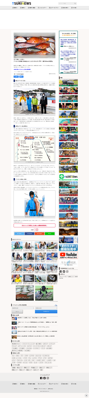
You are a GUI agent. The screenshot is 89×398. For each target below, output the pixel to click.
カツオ (35, 362)
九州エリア (36, 370)
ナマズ (25, 358)
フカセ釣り (15, 348)
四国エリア (29, 370)
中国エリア (22, 370)
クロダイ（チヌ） (41, 360)
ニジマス (34, 358)
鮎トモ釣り (39, 343)
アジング (14, 346)
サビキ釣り (27, 350)
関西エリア (15, 370)
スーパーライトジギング (39, 346)
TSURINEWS (43, 391)
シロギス (49, 360)
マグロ (30, 362)
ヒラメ (13, 360)
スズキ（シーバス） (17, 358)
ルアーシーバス (22, 346)
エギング (45, 343)
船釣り (21, 76)
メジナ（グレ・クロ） (29, 360)
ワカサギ (19, 362)
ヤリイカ (25, 362)
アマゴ (40, 358)
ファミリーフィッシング (28, 343)
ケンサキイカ (46, 355)
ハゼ (54, 360)
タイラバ (29, 346)
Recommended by (52, 301)
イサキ (26, 355)
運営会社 (35, 388)
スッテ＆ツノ (36, 348)
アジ (13, 355)
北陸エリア (42, 367)
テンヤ (43, 348)
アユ (29, 358)
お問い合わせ (50, 388)
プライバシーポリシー (42, 388)
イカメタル (29, 348)
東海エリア (49, 367)
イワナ (44, 358)
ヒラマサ (32, 355)
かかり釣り (49, 348)
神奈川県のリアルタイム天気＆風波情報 (22, 69)
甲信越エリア (34, 367)
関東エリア (27, 367)
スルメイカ (38, 355)
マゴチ (13, 362)
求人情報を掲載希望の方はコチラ (68, 35)
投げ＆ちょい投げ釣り (17, 350)
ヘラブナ (41, 362)
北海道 (13, 367)
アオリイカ (19, 360)
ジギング (49, 346)
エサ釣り (16, 76)
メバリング (52, 343)
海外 (41, 370)
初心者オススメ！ (16, 343)
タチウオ (50, 358)
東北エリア (19, 367)
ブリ (22, 355)
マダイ (17, 355)
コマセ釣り (22, 348)
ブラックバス (48, 362)
